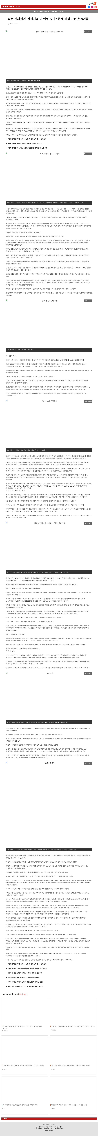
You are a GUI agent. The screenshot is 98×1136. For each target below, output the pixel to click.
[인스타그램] (92, 7)
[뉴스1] (92, 4)
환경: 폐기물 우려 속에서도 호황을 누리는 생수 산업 (26, 986)
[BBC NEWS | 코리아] (43, 5)
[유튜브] (95, 7)
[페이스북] (89, 7)
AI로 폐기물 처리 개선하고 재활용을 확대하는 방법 (25, 982)
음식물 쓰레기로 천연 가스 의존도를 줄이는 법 (24, 977)
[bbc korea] (49, 1118)
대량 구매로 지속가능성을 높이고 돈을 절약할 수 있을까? (27, 148)
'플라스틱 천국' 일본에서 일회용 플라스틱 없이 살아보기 (27, 139)
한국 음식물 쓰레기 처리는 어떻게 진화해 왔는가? (25, 143)
